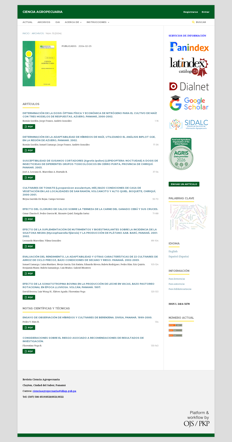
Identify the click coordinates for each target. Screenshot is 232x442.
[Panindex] (189, 52)
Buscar (200, 22)
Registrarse (190, 12)
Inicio (26, 33)
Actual (27, 22)
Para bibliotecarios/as (180, 288)
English (173, 251)
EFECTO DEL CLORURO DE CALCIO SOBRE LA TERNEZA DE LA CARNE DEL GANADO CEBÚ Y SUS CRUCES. (90, 209)
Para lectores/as (177, 278)
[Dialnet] (189, 90)
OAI (57, 22)
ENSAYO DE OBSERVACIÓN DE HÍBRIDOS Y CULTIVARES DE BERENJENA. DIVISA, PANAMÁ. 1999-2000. (87, 317)
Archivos (44, 22)
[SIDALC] (189, 133)
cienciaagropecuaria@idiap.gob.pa (54, 391)
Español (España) (179, 256)
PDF (30, 126)
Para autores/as (177, 283)
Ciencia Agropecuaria (43, 12)
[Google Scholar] (189, 110)
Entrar (205, 12)
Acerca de (72, 22)
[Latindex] (189, 77)
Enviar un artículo (184, 184)
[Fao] (181, 169)
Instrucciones (97, 22)
